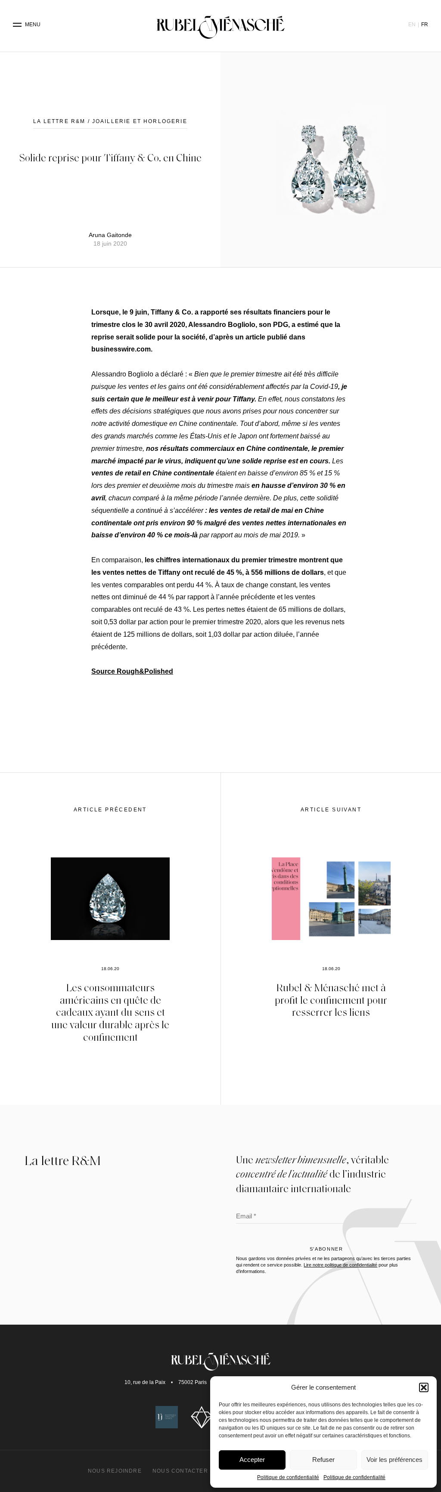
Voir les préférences (394, 1459)
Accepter (252, 1459)
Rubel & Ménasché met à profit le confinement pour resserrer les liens (331, 999)
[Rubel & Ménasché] (220, 25)
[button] (423, 1387)
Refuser (323, 1459)
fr (424, 25)
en (412, 25)
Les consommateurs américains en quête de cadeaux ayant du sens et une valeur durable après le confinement (110, 1011)
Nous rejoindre (115, 1471)
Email (246, 1217)
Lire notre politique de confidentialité (340, 1264)
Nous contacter (180, 1471)
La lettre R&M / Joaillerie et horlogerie (110, 121)
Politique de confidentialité (288, 1477)
